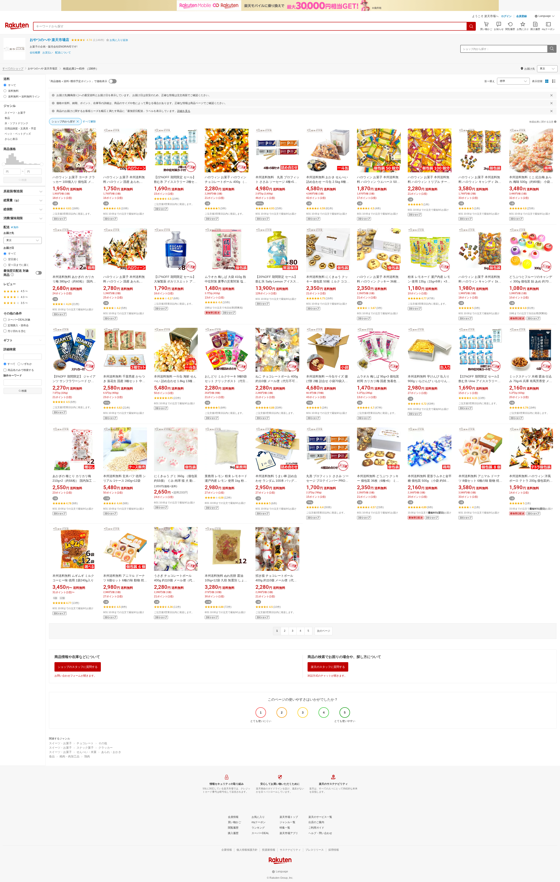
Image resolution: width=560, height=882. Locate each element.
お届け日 (9, 248)
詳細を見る (183, 111)
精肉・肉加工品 (69, 756)
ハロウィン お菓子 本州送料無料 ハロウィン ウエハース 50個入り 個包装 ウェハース (378, 181)
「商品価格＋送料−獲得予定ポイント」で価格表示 (77, 81)
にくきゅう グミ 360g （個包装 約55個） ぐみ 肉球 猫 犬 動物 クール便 (175, 480)
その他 (102, 743)
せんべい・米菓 (86, 752)
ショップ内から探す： (476, 49)
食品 (52, 756)
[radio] (5, 85)
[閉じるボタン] (551, 95)
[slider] (3, 164)
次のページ (323, 630)
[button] (545, 16)
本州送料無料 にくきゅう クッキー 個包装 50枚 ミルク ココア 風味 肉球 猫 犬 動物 (328, 281)
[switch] (39, 273)
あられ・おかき (111, 752)
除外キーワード (13, 375)
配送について (63, 52)
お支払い (47, 52)
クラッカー (105, 747)
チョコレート (85, 743)
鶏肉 (87, 756)
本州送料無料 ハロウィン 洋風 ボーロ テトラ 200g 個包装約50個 (531, 480)
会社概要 (35, 52)
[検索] (471, 26)
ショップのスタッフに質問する (78, 667)
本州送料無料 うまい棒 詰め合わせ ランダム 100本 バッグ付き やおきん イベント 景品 (276, 480)
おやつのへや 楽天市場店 (49, 40)
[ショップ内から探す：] (551, 48)
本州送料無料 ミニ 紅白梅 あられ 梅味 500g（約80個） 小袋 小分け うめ (530, 181)
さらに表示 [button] (11, 139)
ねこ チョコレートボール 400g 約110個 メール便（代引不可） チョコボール (277, 381)
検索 (24, 180)
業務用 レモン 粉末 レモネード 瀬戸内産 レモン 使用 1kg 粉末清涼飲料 (226, 480)
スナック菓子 (85, 747)
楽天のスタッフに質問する (328, 667)
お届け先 (9, 233)
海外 (16, 227)
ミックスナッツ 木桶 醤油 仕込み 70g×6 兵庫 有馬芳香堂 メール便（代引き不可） (530, 381)
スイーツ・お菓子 (60, 743)
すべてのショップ (12, 68)
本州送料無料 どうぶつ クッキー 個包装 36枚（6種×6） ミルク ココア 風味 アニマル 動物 (378, 480)
